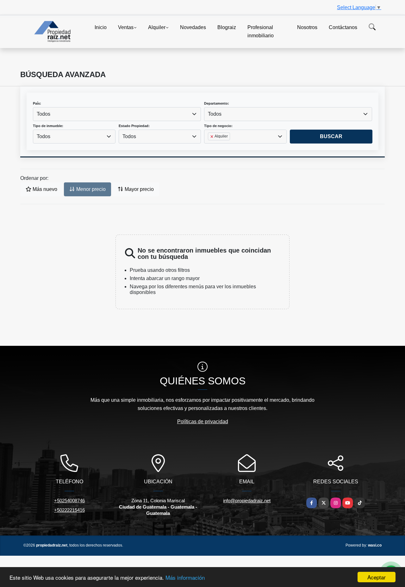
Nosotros (307, 27)
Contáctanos (343, 27)
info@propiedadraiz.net (247, 500)
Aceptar (376, 577)
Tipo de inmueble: (48, 126)
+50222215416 (69, 510)
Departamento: (216, 103)
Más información (185, 577)
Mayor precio (138, 189)
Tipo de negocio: (218, 126)
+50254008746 (69, 500)
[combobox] (117, 114)
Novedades (193, 27)
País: (37, 103)
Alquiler (156, 27)
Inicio (101, 27)
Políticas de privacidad (202, 421)
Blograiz (226, 27)
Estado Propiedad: (134, 126)
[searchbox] (210, 146)
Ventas (126, 27)
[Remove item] (212, 136)
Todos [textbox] (43, 114)
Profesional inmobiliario (260, 31)
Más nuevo (44, 189)
